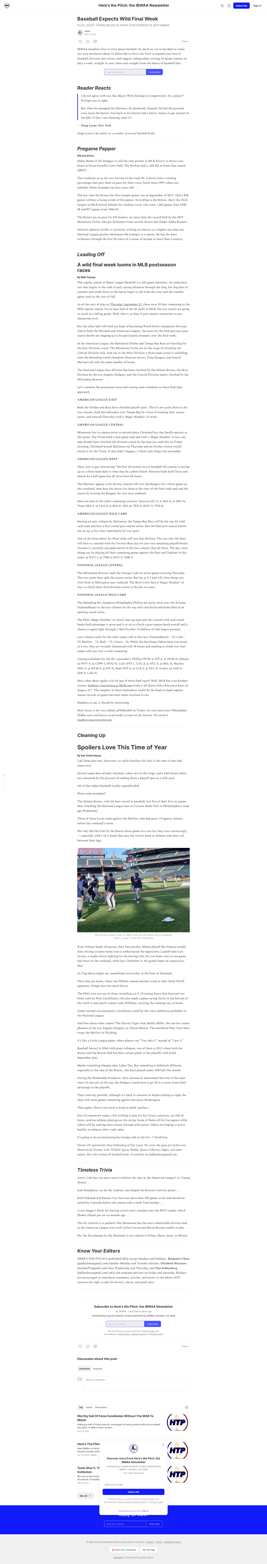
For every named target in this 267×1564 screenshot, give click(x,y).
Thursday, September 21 (126, 304)
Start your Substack (125, 1549)
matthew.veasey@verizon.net (94, 720)
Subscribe (241, 5)
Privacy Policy (157, 1502)
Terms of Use (148, 1499)
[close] (163, 1444)
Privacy (150, 1542)
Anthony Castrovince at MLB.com (110, 685)
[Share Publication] (229, 5)
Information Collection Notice (132, 1502)
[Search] (222, 5)
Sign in (257, 5)
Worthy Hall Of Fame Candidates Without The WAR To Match (115, 1418)
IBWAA (87, 31)
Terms (158, 1542)
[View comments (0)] (88, 41)
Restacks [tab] (97, 1368)
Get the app (148, 1549)
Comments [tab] (84, 1368)
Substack (118, 1557)
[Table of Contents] (3, 782)
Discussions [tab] (101, 1407)
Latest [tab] (89, 1407)
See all (83, 1495)
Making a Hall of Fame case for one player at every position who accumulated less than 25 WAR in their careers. (118, 1426)
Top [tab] (81, 1407)
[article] (133, 1425)
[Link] (72, 87)
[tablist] (90, 1369)
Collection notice (172, 1542)
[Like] (80, 41)
